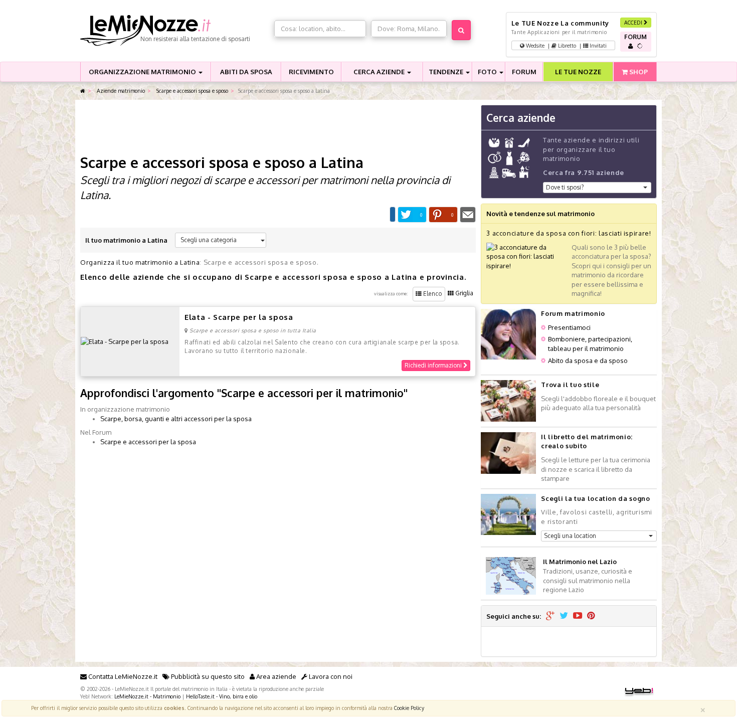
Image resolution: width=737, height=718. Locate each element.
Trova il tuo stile (570, 385)
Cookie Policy (409, 707)
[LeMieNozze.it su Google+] (550, 616)
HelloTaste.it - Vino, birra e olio (221, 696)
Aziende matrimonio (120, 90)
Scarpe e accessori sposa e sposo (191, 90)
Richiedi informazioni (434, 365)
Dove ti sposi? (565, 187)
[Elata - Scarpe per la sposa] (124, 341)
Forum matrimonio (573, 313)
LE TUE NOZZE (578, 72)
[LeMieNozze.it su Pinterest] (591, 616)
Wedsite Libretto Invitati (565, 45)
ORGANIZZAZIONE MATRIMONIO (143, 72)
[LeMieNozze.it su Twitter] (564, 616)
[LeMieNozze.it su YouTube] (577, 616)
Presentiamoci (569, 327)
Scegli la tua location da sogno (595, 498)
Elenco (432, 293)
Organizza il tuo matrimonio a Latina (140, 262)
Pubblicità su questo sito (207, 676)
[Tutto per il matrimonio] (82, 91)
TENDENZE (447, 72)
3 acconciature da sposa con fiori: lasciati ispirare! (568, 233)
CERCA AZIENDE (379, 72)
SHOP (638, 72)
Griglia (463, 293)
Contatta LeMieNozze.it (122, 676)
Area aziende (275, 676)
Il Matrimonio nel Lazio (580, 562)
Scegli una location (570, 536)
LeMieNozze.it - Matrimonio (147, 696)
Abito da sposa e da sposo (588, 360)
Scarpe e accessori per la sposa (148, 442)
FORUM (524, 72)
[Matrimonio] (174, 30)
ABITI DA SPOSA (246, 72)
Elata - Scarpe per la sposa (239, 317)
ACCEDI (634, 22)
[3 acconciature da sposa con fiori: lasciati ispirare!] (526, 256)
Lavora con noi (329, 676)
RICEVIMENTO (311, 72)
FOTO (488, 72)
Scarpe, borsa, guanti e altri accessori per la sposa (176, 419)
